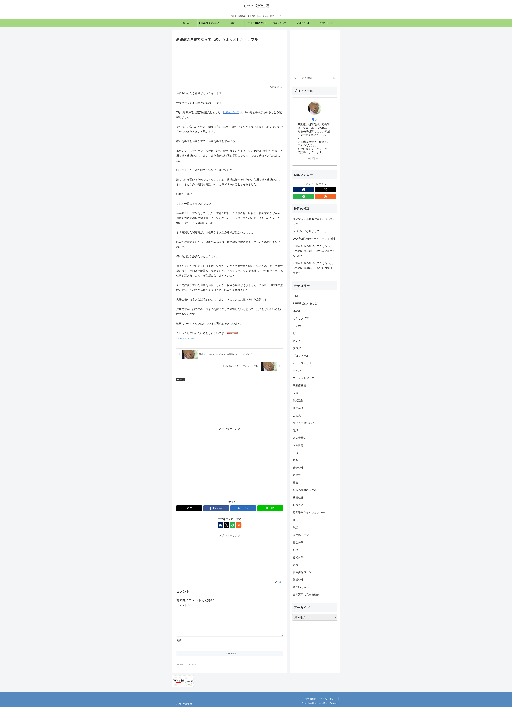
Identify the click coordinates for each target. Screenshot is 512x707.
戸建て (181, 380)
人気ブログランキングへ (185, 338)
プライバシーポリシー (328, 699)
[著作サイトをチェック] (220, 525)
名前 (179, 640)
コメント (183, 605)
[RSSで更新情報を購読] (238, 525)
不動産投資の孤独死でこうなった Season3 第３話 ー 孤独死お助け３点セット (314, 268)
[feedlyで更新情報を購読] (232, 525)
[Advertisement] (229, 62)
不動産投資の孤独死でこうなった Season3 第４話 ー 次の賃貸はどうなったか (314, 251)
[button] (334, 78)
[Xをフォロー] (226, 525)
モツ (315, 119)
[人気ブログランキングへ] (232, 333)
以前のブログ (231, 112)
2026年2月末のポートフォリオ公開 (314, 238)
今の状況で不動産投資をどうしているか (314, 221)
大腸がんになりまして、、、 (310, 231)
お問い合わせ (310, 699)
